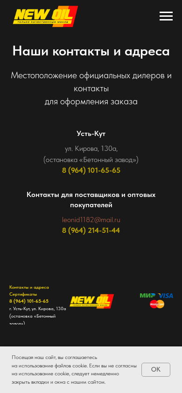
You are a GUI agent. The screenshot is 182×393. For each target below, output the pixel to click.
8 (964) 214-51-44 (91, 230)
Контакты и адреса (29, 287)
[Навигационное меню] (166, 16)
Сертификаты (23, 294)
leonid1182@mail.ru (91, 219)
